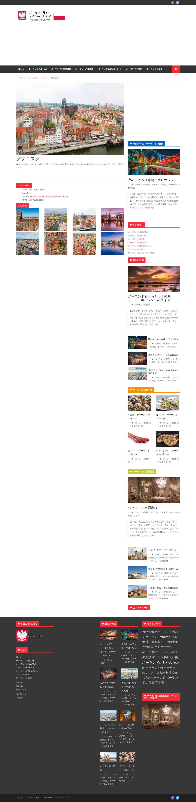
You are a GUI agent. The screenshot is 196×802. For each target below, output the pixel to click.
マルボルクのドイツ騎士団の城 (163, 587)
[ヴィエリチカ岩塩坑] (154, 490)
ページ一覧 (21, 689)
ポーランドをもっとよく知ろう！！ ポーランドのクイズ (149, 298)
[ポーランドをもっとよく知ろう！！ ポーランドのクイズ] (154, 278)
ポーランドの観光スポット (110, 69)
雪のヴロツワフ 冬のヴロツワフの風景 (163, 372)
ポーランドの (154, 667)
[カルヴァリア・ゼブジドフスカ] (137, 553)
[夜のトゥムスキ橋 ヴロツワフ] (154, 162)
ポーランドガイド (36, 636)
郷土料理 (165, 672)
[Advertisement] (126, 35)
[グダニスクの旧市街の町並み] (127, 715)
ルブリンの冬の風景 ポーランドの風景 (107, 728)
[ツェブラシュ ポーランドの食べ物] (167, 439)
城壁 (154, 632)
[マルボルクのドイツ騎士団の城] (137, 591)
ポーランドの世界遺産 (61, 69)
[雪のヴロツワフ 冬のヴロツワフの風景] (137, 373)
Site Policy (21, 694)
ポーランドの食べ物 (38, 69)
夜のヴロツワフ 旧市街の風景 (163, 354)
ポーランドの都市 (134, 69)
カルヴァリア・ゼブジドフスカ (163, 550)
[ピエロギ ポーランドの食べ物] (167, 403)
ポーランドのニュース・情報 (141, 253)
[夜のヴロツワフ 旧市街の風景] (137, 358)
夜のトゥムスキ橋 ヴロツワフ (152, 180)
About (19, 683)
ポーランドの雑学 (142, 305)
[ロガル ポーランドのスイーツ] (139, 403)
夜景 (157, 647)
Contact (19, 686)
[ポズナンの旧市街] (108, 757)
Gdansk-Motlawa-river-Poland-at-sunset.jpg (47, 196)
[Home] (20, 78)
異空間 (159, 682)
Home (21, 69)
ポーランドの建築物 (84, 69)
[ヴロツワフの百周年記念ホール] (137, 572)
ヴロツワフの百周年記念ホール (163, 568)
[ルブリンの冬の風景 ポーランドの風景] (108, 715)
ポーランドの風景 (154, 69)
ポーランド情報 (141, 423)
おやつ (146, 632)
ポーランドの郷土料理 (160, 637)
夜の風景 (148, 647)
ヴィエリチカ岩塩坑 (142, 507)
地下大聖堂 (153, 642)
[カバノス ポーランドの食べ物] (139, 439)
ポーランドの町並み (157, 662)
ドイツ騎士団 (169, 642)
